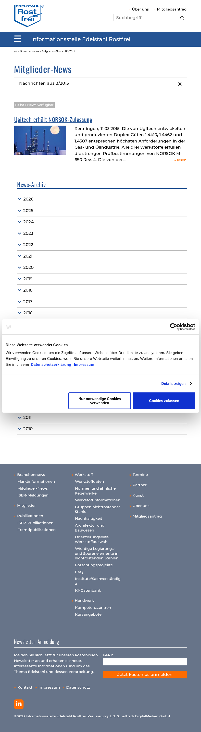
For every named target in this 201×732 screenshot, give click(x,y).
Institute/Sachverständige (98, 581)
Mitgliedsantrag (172, 9)
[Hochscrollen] (192, 723)
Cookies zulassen (164, 401)
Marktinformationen (36, 481)
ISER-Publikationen (35, 522)
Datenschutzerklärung (51, 364)
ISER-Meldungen (33, 495)
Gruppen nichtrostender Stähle (97, 509)
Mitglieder (26, 505)
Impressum (84, 364)
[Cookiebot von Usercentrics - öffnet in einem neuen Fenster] (173, 327)
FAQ (79, 571)
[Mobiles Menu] (18, 39)
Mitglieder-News (32, 488)
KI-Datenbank (88, 590)
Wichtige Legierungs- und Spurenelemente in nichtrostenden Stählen (96, 553)
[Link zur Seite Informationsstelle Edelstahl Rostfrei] (15, 51)
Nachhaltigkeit (88, 518)
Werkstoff (84, 474)
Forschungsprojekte (94, 565)
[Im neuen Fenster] (19, 704)
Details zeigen (173, 383)
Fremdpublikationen (36, 529)
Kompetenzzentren (93, 607)
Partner (140, 485)
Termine (140, 474)
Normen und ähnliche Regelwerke (95, 491)
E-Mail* (108, 655)
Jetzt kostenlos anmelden (145, 674)
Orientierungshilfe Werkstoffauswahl (92, 539)
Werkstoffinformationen (97, 500)
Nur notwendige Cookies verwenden (99, 400)
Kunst (138, 495)
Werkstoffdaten (89, 481)
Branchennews (31, 474)
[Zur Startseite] (29, 16)
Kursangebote (88, 614)
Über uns (140, 9)
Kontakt (24, 687)
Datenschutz (78, 687)
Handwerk (84, 600)
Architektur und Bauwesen (89, 527)
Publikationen (30, 515)
